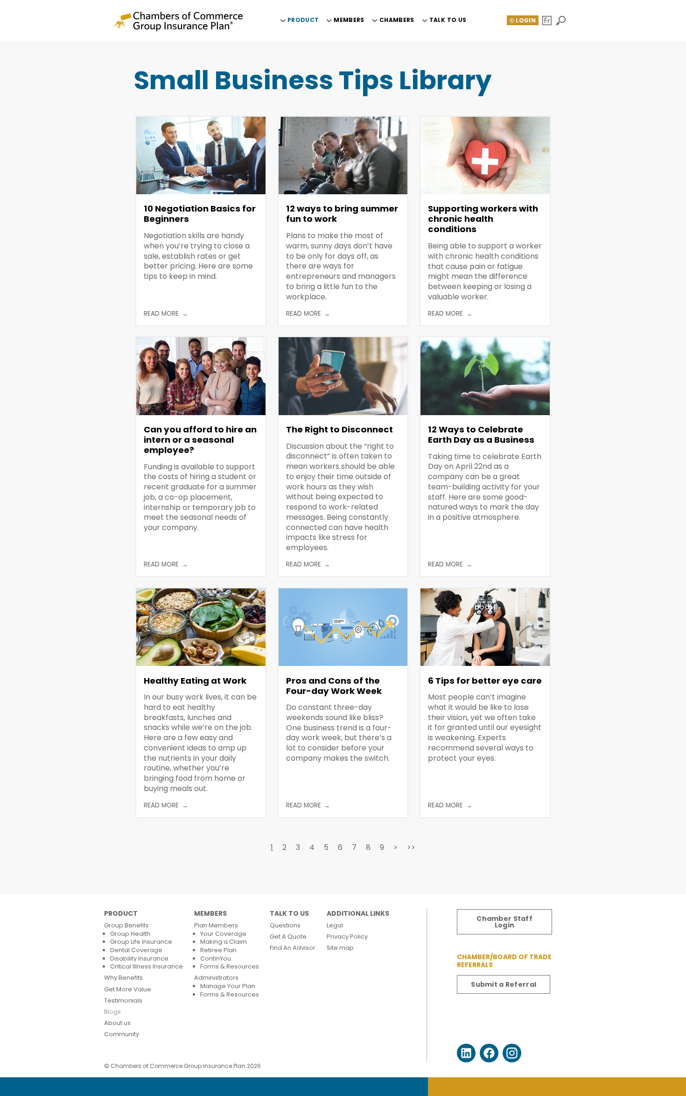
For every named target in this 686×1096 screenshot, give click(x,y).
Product (303, 20)
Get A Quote (288, 936)
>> (411, 847)
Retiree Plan (218, 950)
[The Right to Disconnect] (343, 376)
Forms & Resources (229, 966)
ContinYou (215, 958)
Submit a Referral (503, 984)
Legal (335, 925)
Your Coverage (223, 933)
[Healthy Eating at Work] (201, 627)
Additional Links (358, 913)
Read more (161, 314)
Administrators (216, 977)
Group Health (130, 933)
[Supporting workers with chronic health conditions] (485, 155)
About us (117, 1022)
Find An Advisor (292, 947)
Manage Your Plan (227, 986)
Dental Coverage (136, 950)
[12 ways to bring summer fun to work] (343, 155)
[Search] (561, 20)
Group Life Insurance (141, 941)
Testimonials (123, 1000)
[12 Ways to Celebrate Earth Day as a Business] (485, 376)
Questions (285, 925)
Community (121, 1034)
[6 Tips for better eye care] (485, 627)
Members (349, 20)
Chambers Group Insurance (178, 21)
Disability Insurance (139, 958)
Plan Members (216, 925)
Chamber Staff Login (504, 922)
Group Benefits (126, 925)
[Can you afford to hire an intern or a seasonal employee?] (201, 376)
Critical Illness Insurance (146, 966)
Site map (340, 947)
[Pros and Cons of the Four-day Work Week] (343, 627)
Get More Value (127, 989)
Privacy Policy (347, 936)
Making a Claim (223, 941)
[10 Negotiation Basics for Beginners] (201, 155)
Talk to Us (448, 20)
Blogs (112, 1011)
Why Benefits (123, 977)
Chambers (396, 20)
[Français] (547, 20)
